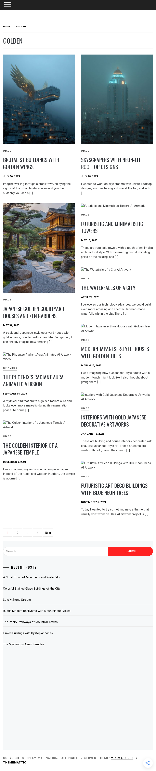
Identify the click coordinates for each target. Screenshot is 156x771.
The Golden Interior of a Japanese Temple (30, 448)
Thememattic (14, 762)
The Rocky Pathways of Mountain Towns (30, 622)
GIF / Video (10, 368)
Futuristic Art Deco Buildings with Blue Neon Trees (114, 488)
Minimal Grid (122, 758)
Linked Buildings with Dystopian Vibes (28, 633)
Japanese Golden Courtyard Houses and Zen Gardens (33, 312)
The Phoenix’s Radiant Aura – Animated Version (35, 380)
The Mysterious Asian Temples (23, 644)
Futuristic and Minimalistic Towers (112, 227)
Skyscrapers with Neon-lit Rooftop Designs (111, 163)
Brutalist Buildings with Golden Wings (31, 163)
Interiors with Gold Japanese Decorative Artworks (113, 420)
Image (85, 151)
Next (48, 532)
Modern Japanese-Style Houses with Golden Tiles (115, 352)
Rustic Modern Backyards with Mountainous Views (36, 611)
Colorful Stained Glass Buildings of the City (31, 588)
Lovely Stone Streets (17, 600)
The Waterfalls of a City (108, 288)
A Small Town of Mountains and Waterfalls (31, 577)
